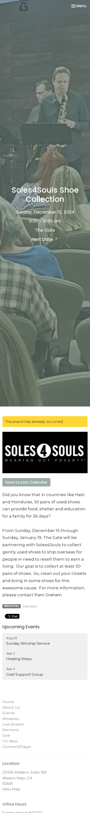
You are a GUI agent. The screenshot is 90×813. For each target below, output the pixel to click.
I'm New (10, 741)
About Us (11, 707)
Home (8, 702)
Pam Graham (48, 594)
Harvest (30, 606)
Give (6, 735)
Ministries (10, 718)
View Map (11, 789)
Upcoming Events (21, 627)
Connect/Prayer (16, 746)
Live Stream (13, 724)
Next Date (42, 239)
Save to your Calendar (26, 482)
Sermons (10, 730)
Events (8, 713)
